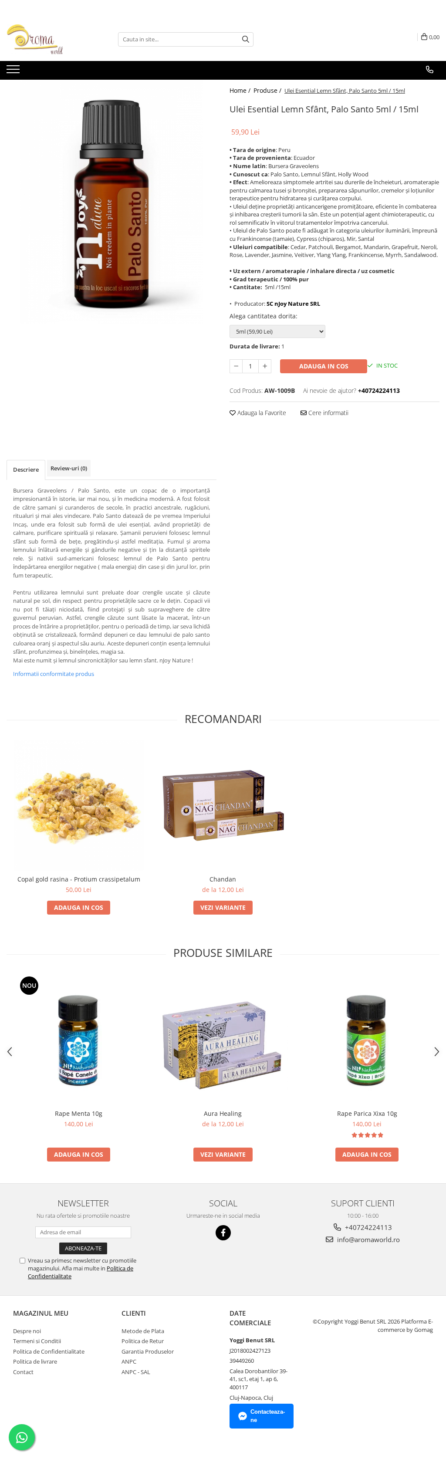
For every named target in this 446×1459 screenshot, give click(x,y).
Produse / (268, 90)
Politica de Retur (143, 1341)
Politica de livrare (35, 1361)
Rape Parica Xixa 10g (367, 1113)
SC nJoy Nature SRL (293, 303)
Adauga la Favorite (261, 413)
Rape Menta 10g (78, 1113)
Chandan (222, 879)
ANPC (129, 1361)
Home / (241, 90)
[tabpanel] (111, 202)
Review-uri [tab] (69, 468)
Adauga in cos (323, 366)
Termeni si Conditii (37, 1341)
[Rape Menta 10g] (79, 1039)
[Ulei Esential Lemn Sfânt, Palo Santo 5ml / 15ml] (111, 202)
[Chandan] (223, 805)
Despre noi (27, 1331)
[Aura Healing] (223, 1040)
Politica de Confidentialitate (48, 1351)
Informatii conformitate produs (53, 674)
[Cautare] (245, 39)
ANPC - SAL (136, 1372)
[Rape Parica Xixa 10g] (367, 1039)
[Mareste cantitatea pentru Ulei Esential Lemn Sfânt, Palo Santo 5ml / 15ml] (264, 366)
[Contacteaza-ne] (429, 69)
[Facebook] (223, 1232)
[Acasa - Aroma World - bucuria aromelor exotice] (50, 39)
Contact (23, 1372)
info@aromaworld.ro (367, 1239)
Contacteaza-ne (267, 1415)
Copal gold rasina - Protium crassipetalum (78, 879)
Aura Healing (223, 1113)
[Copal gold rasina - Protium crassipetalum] (79, 805)
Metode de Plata (143, 1331)
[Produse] (14, 71)
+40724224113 (367, 1227)
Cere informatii (327, 413)
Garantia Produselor (148, 1351)
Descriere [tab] (26, 469)
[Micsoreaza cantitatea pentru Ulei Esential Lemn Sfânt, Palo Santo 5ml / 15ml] (236, 366)
